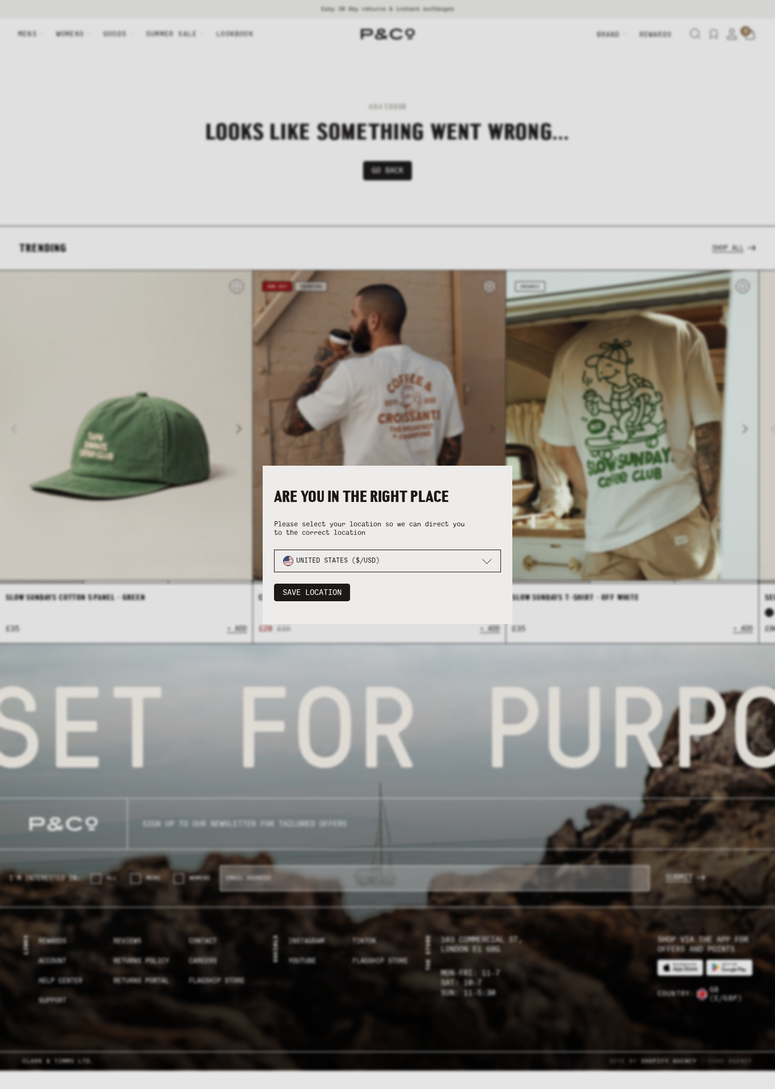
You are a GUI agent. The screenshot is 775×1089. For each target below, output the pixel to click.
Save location (312, 592)
